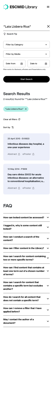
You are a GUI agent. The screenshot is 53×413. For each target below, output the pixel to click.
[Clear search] (48, 26)
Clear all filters (10, 119)
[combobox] (26, 44)
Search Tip (12, 34)
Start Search (26, 79)
